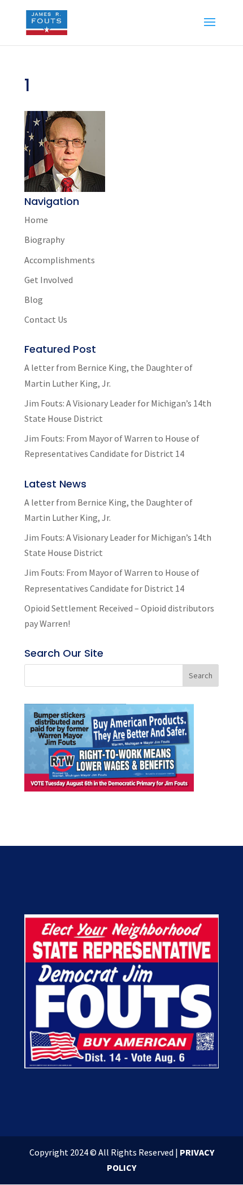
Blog (33, 299)
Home (36, 219)
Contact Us (45, 319)
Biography (44, 239)
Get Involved (48, 279)
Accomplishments (59, 260)
